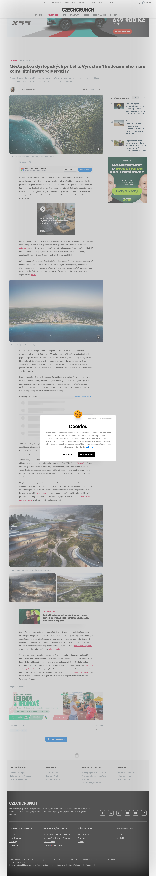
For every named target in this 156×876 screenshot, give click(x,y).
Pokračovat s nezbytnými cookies (100, 419)
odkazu (89, 447)
